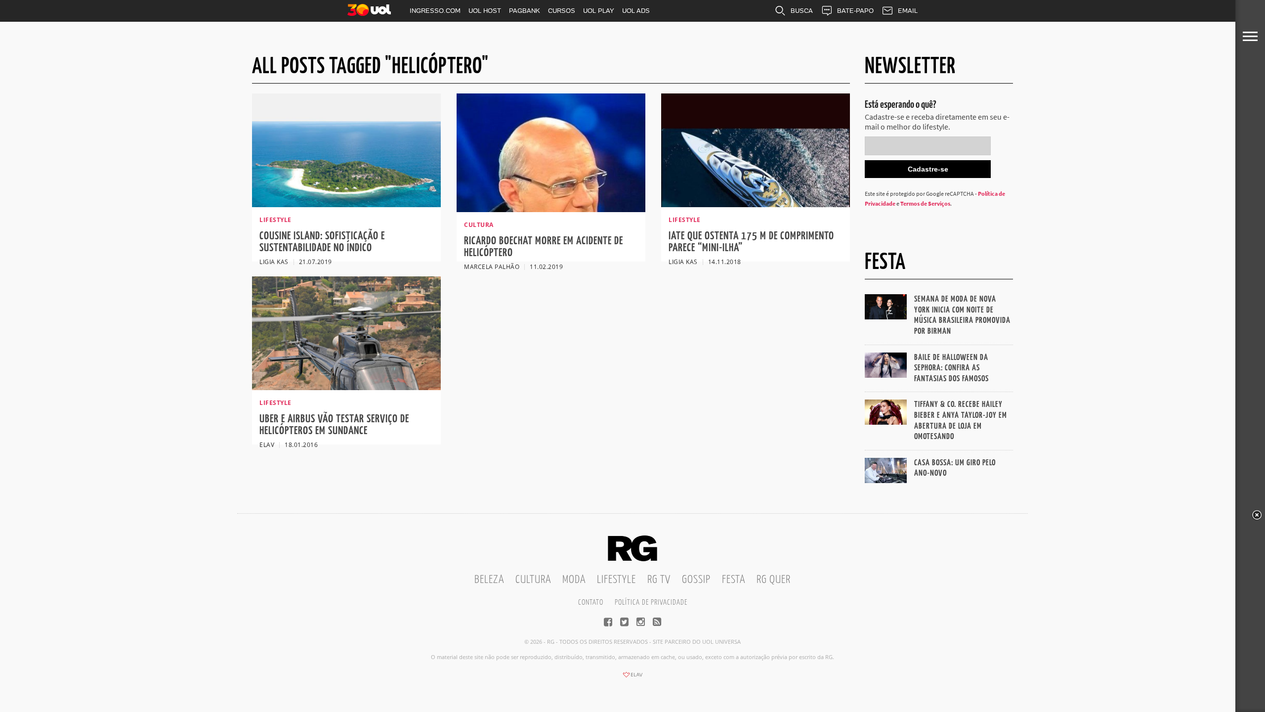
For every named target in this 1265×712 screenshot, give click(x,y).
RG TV (659, 579)
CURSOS (561, 10)
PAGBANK (524, 10)
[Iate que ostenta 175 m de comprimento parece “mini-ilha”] (755, 204)
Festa (733, 579)
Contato (590, 602)
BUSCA (802, 10)
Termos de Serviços (925, 203)
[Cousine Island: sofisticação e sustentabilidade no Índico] (346, 204)
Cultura (533, 579)
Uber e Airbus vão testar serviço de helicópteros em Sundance (334, 425)
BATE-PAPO (855, 10)
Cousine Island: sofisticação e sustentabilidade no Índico (322, 242)
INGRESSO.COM (435, 10)
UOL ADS (636, 10)
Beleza (489, 579)
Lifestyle (616, 579)
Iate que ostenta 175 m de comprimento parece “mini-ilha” (751, 242)
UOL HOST (484, 10)
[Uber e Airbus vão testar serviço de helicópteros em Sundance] (346, 387)
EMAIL (908, 10)
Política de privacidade (651, 602)
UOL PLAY (598, 10)
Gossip (696, 579)
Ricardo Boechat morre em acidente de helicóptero (543, 247)
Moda (574, 579)
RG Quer (774, 579)
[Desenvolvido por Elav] (632, 677)
